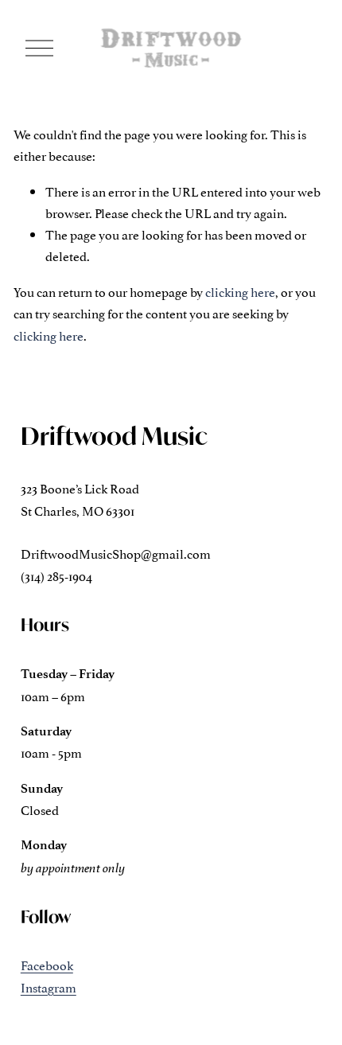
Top (307, 1009)
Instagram (48, 986)
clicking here (240, 291)
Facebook (47, 964)
